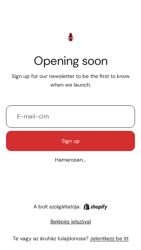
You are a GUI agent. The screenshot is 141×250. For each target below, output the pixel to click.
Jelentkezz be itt (109, 238)
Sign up (71, 141)
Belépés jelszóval (70, 221)
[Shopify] (95, 206)
